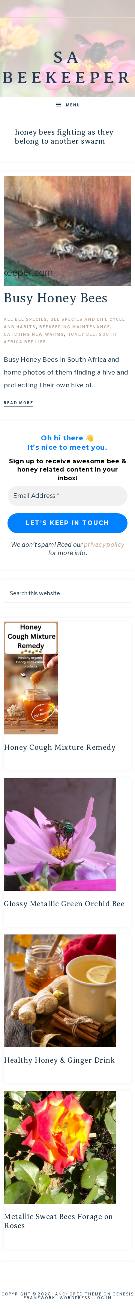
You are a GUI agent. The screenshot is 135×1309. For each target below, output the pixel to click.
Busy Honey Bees (56, 298)
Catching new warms (34, 334)
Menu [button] (73, 105)
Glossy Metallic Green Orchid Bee (64, 903)
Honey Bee (82, 334)
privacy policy (104, 544)
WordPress (75, 1297)
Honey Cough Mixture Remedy (60, 747)
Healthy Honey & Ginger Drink (59, 1060)
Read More (18, 402)
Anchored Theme (78, 1294)
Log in (103, 1297)
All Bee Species (25, 319)
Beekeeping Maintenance (74, 327)
